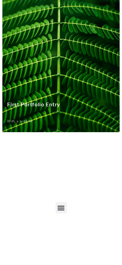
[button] (61, 207)
